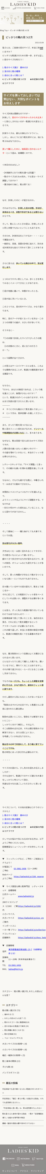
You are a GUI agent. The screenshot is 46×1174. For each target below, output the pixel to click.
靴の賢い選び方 (21, 991)
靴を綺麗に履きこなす (13, 1030)
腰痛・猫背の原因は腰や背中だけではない (18, 1123)
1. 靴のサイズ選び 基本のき (15, 67)
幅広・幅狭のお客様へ (12, 1055)
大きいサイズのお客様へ (13, 1043)
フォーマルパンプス (12, 1038)
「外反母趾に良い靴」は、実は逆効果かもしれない (22, 1108)
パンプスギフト (9, 1072)
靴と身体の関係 (9, 1061)
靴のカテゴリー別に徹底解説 (15, 1022)
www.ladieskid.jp (26, 896)
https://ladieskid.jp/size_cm (31, 917)
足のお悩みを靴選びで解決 (14, 1026)
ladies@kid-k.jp (15, 969)
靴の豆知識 (8, 1034)
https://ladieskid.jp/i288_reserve (29, 876)
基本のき (7, 1014)
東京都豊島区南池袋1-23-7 (20, 949)
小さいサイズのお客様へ (13, 1049)
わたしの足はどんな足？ (13, 1018)
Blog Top (4, 30)
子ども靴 (6, 1066)
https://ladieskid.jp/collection (32, 929)
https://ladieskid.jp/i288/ (29, 906)
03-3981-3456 (20, 868)
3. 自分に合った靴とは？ (13, 75)
